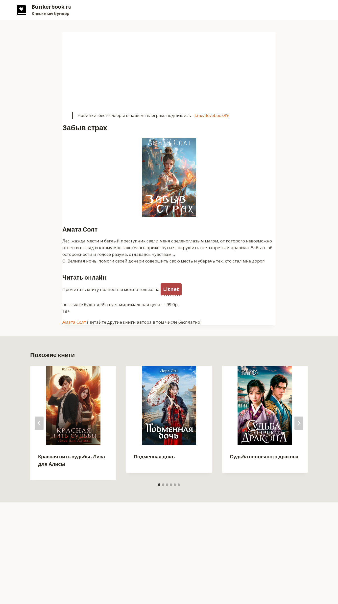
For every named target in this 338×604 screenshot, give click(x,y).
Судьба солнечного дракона (264, 456)
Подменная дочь (154, 456)
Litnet (171, 289)
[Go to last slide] (39, 423)
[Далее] (298, 423)
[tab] (159, 484)
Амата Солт (74, 322)
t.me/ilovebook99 (211, 115)
